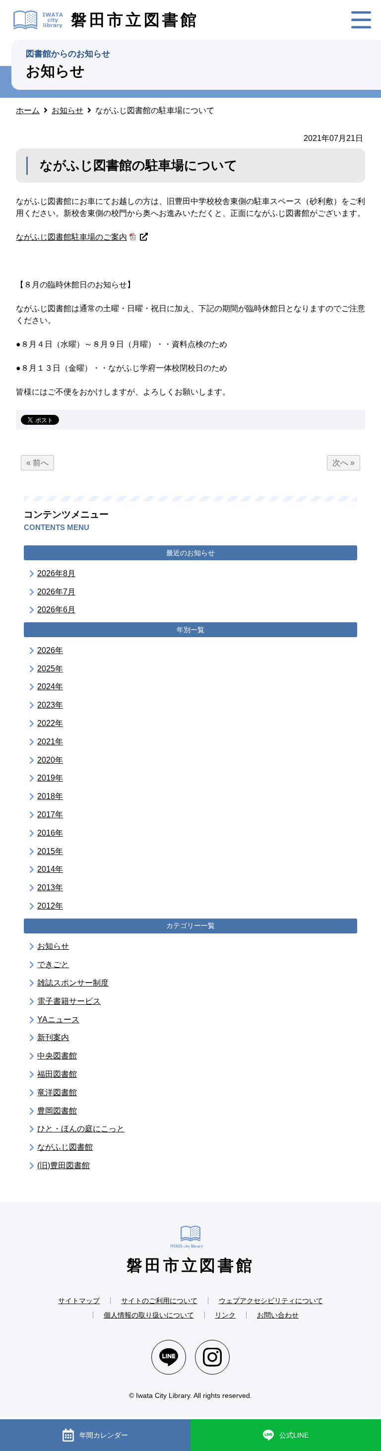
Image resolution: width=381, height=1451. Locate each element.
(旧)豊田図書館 (63, 1165)
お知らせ (53, 946)
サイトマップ (79, 1301)
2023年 (50, 705)
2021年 (50, 741)
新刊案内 (53, 1037)
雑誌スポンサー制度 (73, 983)
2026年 (50, 650)
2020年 (50, 760)
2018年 (50, 796)
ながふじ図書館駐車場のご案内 (71, 237)
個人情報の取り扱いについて (149, 1315)
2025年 (50, 668)
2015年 (50, 851)
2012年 (50, 906)
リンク (225, 1315)
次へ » (343, 463)
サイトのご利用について (159, 1301)
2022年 (50, 723)
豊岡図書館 (57, 1111)
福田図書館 (57, 1074)
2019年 (50, 778)
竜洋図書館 (57, 1092)
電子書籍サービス (69, 1001)
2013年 (50, 887)
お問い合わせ (278, 1315)
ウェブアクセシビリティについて (271, 1301)
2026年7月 (56, 592)
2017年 (50, 814)
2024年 (50, 686)
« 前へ (37, 463)
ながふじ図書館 (65, 1147)
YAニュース (58, 1019)
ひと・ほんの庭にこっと (81, 1128)
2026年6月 (56, 609)
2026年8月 (56, 573)
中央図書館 (57, 1056)
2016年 (50, 833)
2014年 (50, 869)
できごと (53, 964)
